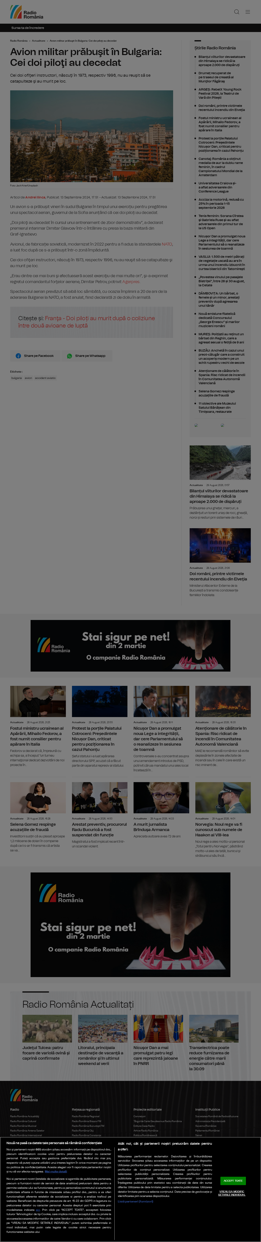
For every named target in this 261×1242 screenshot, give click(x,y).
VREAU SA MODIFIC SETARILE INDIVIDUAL (231, 1193)
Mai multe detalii (56, 1171)
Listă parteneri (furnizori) (135, 1201)
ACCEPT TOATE (233, 1181)
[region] (130, 1189)
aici (38, 1210)
